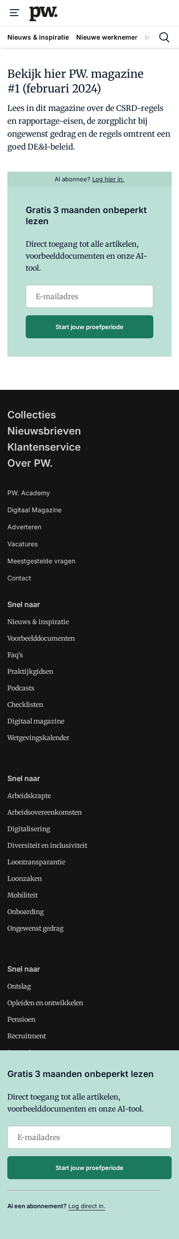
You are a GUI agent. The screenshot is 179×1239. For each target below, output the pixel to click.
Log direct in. (87, 1206)
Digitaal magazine (35, 721)
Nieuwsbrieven (44, 431)
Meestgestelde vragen (41, 561)
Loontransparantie (36, 862)
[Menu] (14, 13)
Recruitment (26, 1036)
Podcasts (20, 688)
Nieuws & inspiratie (38, 622)
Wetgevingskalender (38, 738)
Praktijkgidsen (30, 671)
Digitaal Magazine (34, 510)
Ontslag (19, 986)
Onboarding (25, 912)
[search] (164, 37)
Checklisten (25, 705)
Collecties (31, 415)
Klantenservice (44, 447)
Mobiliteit (22, 895)
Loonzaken (24, 878)
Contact (19, 578)
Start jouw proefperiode (89, 326)
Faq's (15, 655)
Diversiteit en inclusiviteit (47, 845)
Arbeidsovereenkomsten (44, 812)
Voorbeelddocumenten (41, 638)
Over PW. (30, 463)
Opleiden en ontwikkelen (45, 1003)
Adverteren (24, 527)
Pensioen (21, 1019)
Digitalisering (28, 829)
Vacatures (22, 544)
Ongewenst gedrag (35, 928)
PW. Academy (28, 493)
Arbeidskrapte (29, 796)
